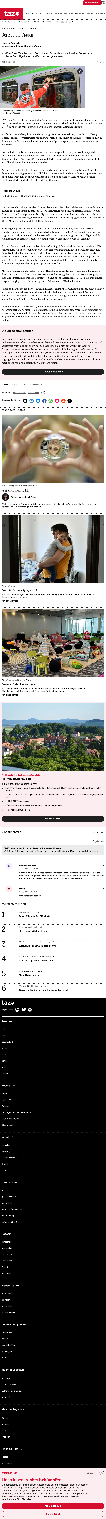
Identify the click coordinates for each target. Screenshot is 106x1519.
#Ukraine (15, 384)
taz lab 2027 (7, 1357)
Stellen (5, 1164)
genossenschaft (9, 1196)
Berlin (4, 1060)
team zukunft (7, 1293)
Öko (3, 1035)
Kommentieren (19, 392)
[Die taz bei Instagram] (30, 1011)
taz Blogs (6, 1378)
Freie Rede (6, 1267)
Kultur (4, 1048)
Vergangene (7, 1351)
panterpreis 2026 (9, 1222)
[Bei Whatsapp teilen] (50, 401)
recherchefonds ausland (12, 1209)
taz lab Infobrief (8, 1312)
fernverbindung (8, 1248)
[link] (28, 13)
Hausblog (6, 1151)
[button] (102, 2)
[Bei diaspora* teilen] (57, 401)
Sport (4, 1054)
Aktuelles (6, 1145)
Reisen (5, 1418)
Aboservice (7, 1463)
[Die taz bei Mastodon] (17, 1011)
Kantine (5, 1424)
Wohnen (5, 1106)
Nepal (4, 1093)
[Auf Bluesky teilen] (38, 401)
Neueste (93, 832)
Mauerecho (7, 1261)
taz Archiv (6, 1397)
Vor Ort (5, 1338)
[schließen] (101, 1472)
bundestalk (6, 1242)
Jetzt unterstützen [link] (53, 371)
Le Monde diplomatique (12, 1391)
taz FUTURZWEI (9, 1384)
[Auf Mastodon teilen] (31, 401)
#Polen (24, 384)
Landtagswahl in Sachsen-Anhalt (16, 1112)
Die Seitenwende (9, 1157)
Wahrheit (6, 1073)
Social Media (7, 1100)
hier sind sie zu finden (88, 851)
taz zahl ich (7, 1203)
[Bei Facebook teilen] (44, 401)
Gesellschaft (7, 1042)
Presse (5, 1170)
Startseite (6, 22)
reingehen (6, 1273)
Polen (5, 288)
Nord (4, 1067)
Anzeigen (6, 1437)
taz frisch (6, 1299)
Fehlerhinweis (33, 392)
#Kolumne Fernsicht (38, 384)
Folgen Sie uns (7, 1010)
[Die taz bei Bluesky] (24, 1011)
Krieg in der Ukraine (10, 1118)
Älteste (101, 832)
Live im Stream (8, 1345)
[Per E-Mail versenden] (25, 401)
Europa (24, 22)
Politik (15, 22)
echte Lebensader (41, 155)
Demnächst (7, 1332)
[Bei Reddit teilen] (63, 401)
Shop (4, 1430)
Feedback (6, 1457)
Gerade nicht (92, 1473)
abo (3, 1190)
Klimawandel (7, 1125)
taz (8, 1002)
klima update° (8, 1254)
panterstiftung (8, 1215)
